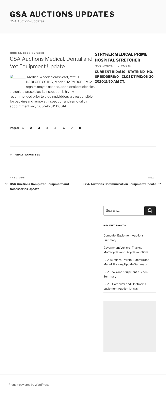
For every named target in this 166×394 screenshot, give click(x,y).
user (40, 53)
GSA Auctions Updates (62, 14)
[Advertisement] (129, 326)
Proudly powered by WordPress (29, 384)
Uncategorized (28, 154)
